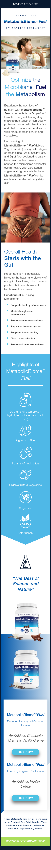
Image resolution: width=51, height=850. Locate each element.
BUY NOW (25, 752)
